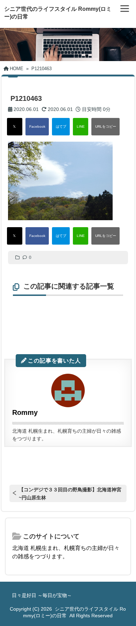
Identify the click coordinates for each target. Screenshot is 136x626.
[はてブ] (60, 126)
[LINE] (80, 126)
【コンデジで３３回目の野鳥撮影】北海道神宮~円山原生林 (70, 493)
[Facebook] (37, 126)
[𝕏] (14, 126)
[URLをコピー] (105, 126)
